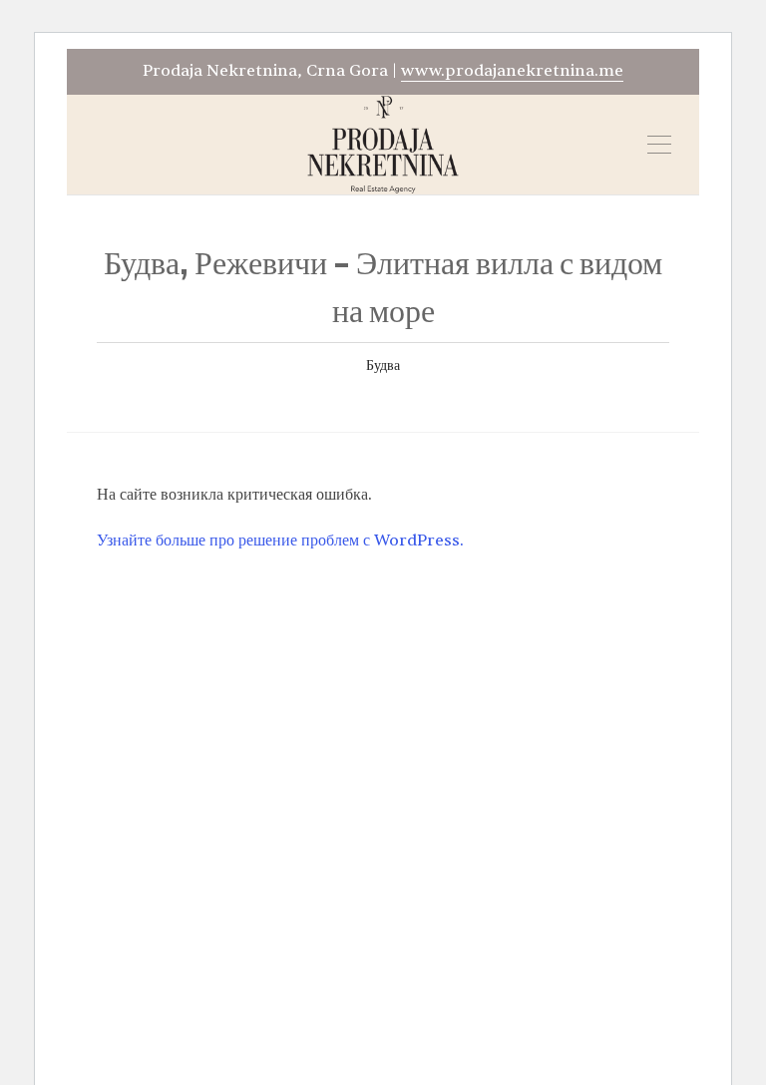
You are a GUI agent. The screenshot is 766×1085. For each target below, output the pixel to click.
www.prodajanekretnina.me (512, 71)
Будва (383, 365)
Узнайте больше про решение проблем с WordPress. (280, 540)
